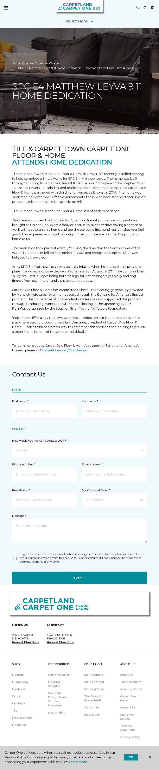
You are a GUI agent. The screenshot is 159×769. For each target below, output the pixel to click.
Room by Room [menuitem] (131, 689)
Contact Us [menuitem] (128, 707)
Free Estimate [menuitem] (22, 717)
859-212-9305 (56, 638)
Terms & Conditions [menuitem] (128, 728)
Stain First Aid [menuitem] (94, 682)
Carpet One (20, 63)
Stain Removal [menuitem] (94, 675)
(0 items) (152, 7)
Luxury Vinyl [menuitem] (20, 682)
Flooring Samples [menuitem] (54, 684)
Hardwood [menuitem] (19, 689)
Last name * (90, 401)
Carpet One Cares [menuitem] (128, 698)
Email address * (92, 464)
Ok (131, 757)
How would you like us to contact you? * (39, 440)
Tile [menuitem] (14, 710)
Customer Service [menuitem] (127, 716)
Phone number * (23, 464)
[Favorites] (145, 7)
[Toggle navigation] (5, 7)
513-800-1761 (21, 638)
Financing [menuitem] (19, 725)
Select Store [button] (77, 21)
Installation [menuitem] (92, 714)
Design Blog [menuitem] (56, 712)
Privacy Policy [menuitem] (130, 737)
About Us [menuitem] (126, 675)
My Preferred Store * (96, 490)
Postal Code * (21, 490)
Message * (19, 516)
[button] (137, 7)
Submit (79, 577)
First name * (20, 401)
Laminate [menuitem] (18, 703)
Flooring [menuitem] (18, 675)
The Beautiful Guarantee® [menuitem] (93, 698)
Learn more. (78, 762)
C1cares (54, 63)
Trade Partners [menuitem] (130, 682)
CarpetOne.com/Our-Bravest (65, 350)
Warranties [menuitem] (91, 707)
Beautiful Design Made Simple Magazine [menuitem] (57, 699)
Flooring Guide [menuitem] (94, 689)
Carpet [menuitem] (17, 696)
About (39, 63)
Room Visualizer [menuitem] (59, 675)
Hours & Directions (25, 642)
